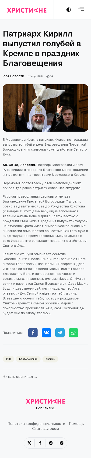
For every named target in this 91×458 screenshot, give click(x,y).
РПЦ (8, 359)
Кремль (50, 359)
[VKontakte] (51, 443)
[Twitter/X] (29, 443)
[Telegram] (60, 332)
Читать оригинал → (20, 376)
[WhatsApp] (73, 332)
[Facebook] (33, 332)
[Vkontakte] (46, 332)
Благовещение (28, 359)
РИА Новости (13, 76)
